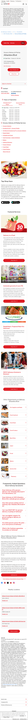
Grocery (3, 1)
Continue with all (23, 718)
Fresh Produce (6, 149)
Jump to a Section (6, 84)
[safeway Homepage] (6, 4)
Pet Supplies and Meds (16, 407)
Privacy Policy (6, 717)
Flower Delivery (7, 144)
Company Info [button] (4, 702)
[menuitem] (6, 43)
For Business (18, 1)
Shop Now (14, 74)
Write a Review (15, 95)
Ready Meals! (6, 133)
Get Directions (7, 66)
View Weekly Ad (14, 70)
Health (7, 1)
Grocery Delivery (7, 126)
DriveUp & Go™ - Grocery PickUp (11, 128)
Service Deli (16, 468)
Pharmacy (12, 1)
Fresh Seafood (16, 415)
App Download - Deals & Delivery (11, 137)
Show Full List (6, 151)
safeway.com (19, 575)
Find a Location (15, 631)
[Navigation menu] (2, 4)
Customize (22, 715)
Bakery (4, 140)
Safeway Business (7, 142)
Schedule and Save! (8, 135)
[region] (14, 716)
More (23, 43)
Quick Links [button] (4, 699)
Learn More (18, 301)
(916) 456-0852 (5, 93)
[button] (23, 4)
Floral (16, 453)
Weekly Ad (5, 600)
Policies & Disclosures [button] (6, 705)
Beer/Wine (16, 438)
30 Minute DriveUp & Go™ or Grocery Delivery (14, 131)
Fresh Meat (6, 147)
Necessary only (16, 718)
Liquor (16, 445)
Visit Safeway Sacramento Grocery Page (14, 579)
